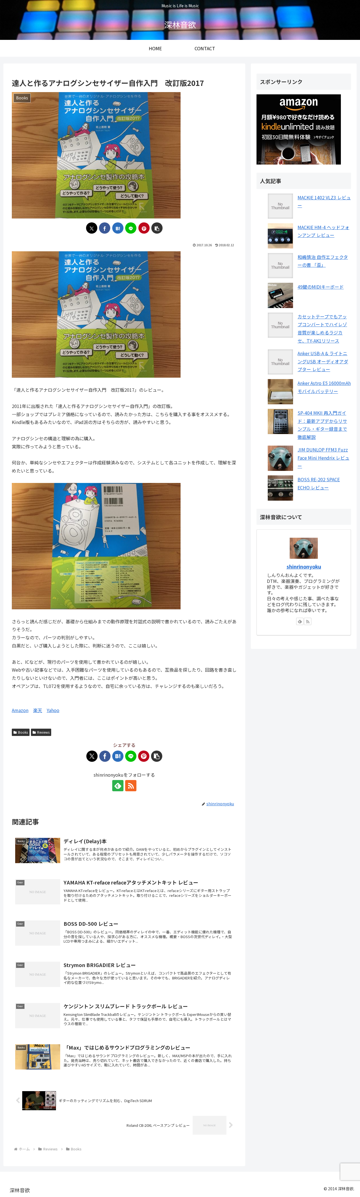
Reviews (43, 732)
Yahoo (53, 710)
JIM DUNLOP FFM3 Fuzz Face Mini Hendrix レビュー (323, 457)
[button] (157, 228)
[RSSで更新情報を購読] (130, 785)
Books (23, 732)
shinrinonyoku (304, 566)
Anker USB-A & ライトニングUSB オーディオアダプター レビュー (323, 361)
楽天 (37, 710)
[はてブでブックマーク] (117, 228)
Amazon (20, 710)
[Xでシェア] (91, 228)
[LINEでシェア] (130, 228)
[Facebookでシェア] (104, 228)
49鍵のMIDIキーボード (321, 286)
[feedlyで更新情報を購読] (117, 785)
